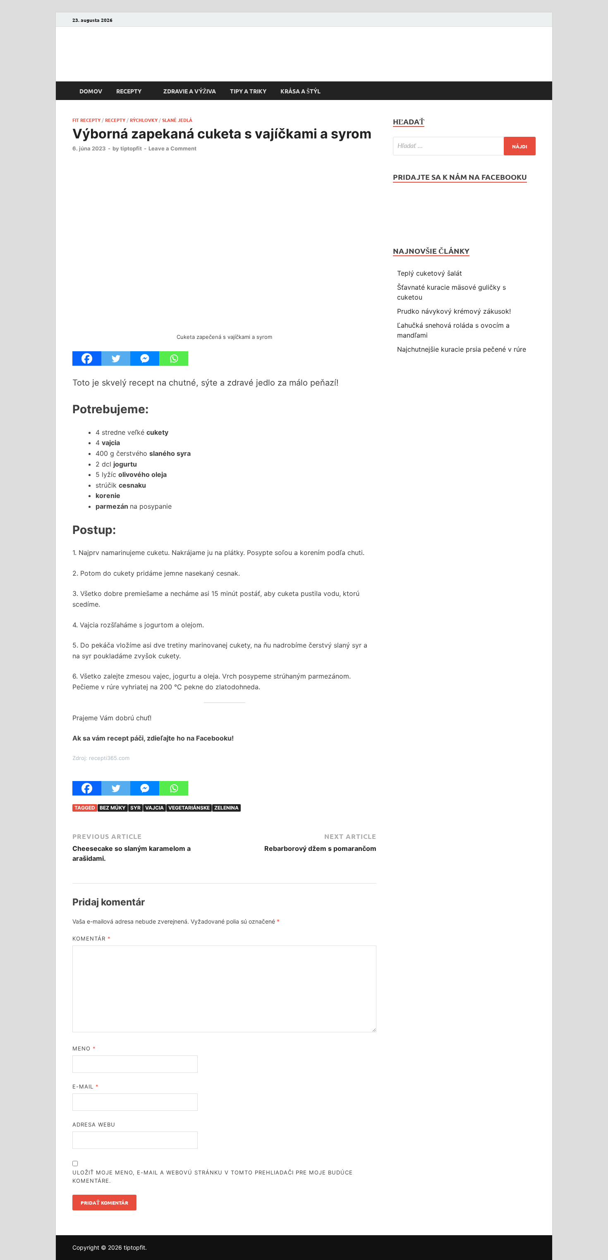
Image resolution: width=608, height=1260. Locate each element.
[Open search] (531, 90)
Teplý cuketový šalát (429, 273)
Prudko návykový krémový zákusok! (454, 311)
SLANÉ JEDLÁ (177, 120)
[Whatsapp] (173, 358)
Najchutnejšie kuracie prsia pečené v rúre (461, 349)
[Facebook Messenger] (144, 358)
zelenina (226, 808)
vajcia (154, 808)
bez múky (113, 808)
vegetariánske (189, 808)
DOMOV (90, 91)
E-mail (85, 1086)
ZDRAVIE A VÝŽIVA (189, 91)
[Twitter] (115, 358)
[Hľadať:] (464, 146)
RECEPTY (128, 91)
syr (135, 808)
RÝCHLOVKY (144, 120)
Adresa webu (93, 1124)
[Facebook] (531, 19)
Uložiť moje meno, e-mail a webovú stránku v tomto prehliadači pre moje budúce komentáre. (212, 1176)
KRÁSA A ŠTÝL (300, 91)
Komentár (91, 938)
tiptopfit (131, 148)
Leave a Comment (172, 148)
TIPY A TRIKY (248, 91)
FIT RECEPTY (86, 120)
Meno (84, 1048)
